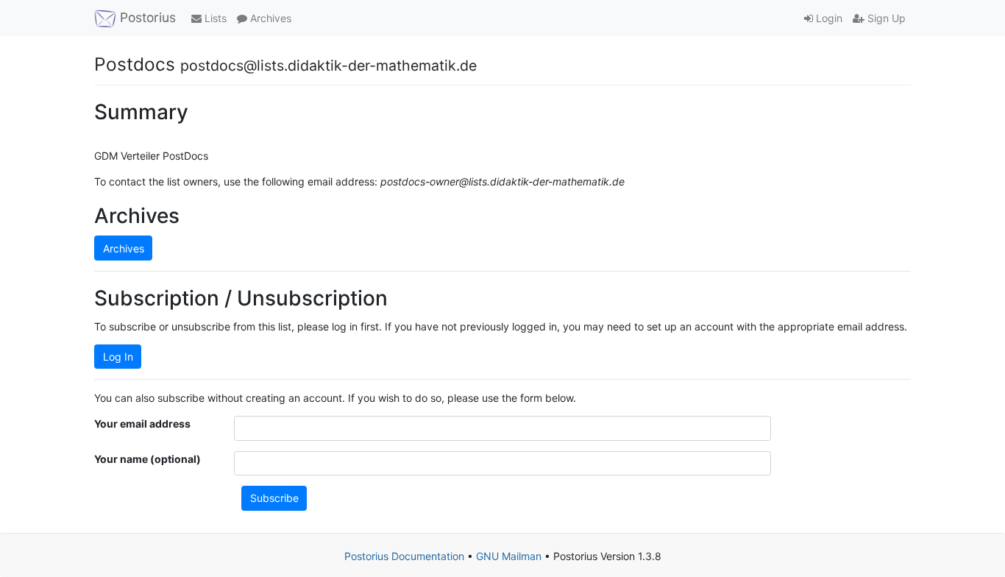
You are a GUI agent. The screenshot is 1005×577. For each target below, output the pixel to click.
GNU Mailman (508, 556)
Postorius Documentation (404, 556)
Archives (269, 18)
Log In (118, 356)
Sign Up (885, 18)
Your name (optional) (147, 459)
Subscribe (274, 498)
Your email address (142, 423)
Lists (214, 18)
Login (827, 18)
